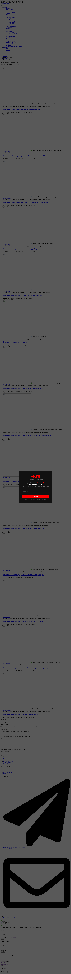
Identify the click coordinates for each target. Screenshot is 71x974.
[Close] (50, 473)
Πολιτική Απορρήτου (41, 499)
